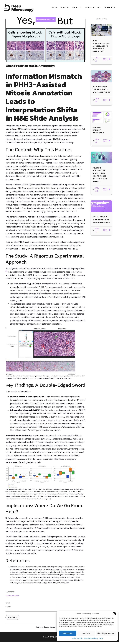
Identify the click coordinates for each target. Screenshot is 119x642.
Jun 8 (97, 100)
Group (65, 7)
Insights (77, 7)
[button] (114, 614)
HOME (55, 7)
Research (15, 595)
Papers (8, 595)
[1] (6, 271)
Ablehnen (86, 633)
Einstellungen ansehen (105, 633)
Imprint (101, 638)
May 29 (97, 189)
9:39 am (51, 19)
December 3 (41, 19)
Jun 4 (97, 140)
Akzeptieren (67, 633)
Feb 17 (97, 230)
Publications (93, 7)
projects (109, 7)
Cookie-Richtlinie (77, 638)
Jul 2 (96, 59)
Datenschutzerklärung (91, 638)
